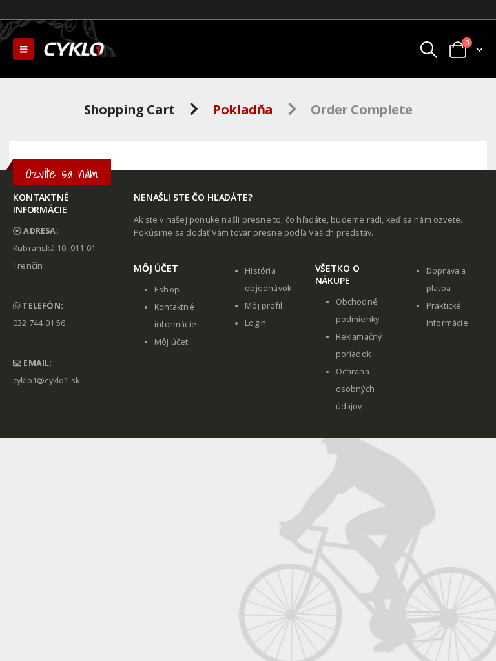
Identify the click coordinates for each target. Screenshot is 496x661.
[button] (23, 49)
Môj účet (171, 341)
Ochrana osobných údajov (355, 389)
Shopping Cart (129, 109)
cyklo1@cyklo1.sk (46, 380)
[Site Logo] (74, 49)
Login (255, 323)
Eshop (167, 289)
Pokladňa (242, 109)
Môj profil (263, 305)
